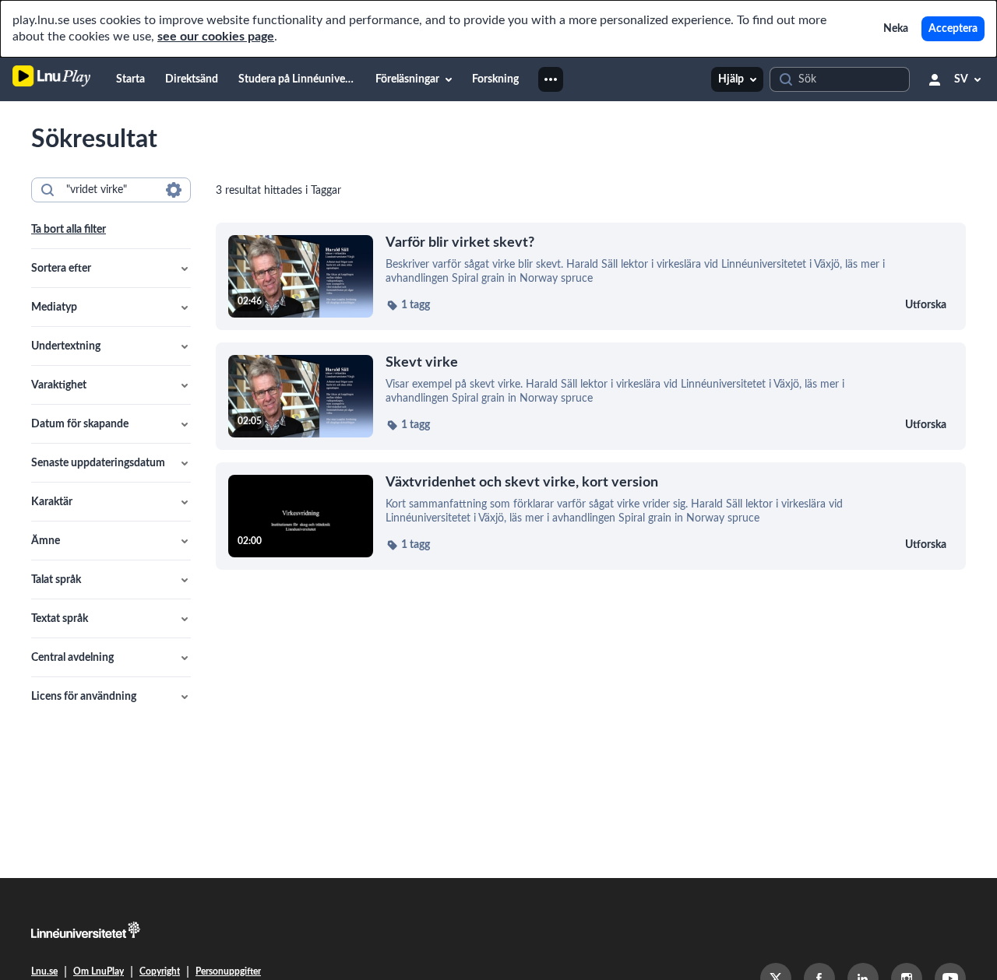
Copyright (159, 971)
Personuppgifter (228, 971)
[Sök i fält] (173, 189)
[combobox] (110, 190)
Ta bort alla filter (68, 229)
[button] (111, 268)
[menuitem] (130, 79)
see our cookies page (215, 36)
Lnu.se (44, 971)
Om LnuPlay (98, 971)
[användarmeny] (934, 79)
